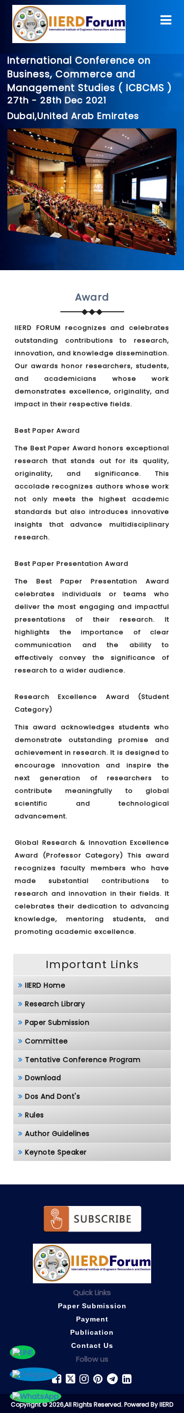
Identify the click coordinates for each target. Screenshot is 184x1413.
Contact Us (92, 1345)
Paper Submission (57, 1022)
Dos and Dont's (52, 1096)
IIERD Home (45, 985)
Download (43, 1078)
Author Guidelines (57, 1133)
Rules (34, 1115)
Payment (92, 1319)
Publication (92, 1332)
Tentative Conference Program (82, 1060)
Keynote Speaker (56, 1152)
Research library (55, 1004)
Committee (46, 1041)
